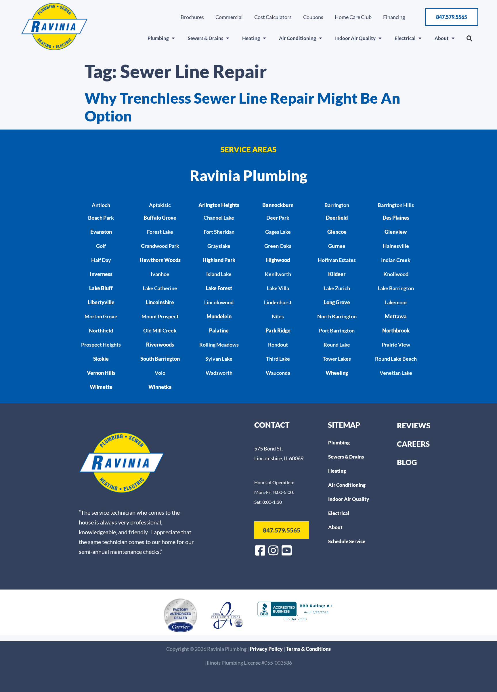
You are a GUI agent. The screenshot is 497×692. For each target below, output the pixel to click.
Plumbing (158, 38)
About (442, 38)
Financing (394, 17)
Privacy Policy (267, 649)
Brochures (192, 17)
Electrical (405, 38)
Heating (251, 38)
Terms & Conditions (308, 649)
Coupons (313, 17)
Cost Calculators (273, 17)
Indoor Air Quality (355, 38)
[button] (469, 38)
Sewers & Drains (205, 38)
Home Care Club (353, 17)
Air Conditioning (297, 38)
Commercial (229, 17)
